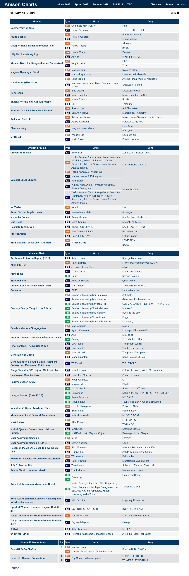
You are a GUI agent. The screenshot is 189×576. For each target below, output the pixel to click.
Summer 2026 (100, 4)
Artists (181, 4)
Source (14, 568)
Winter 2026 (63, 4)
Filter (173, 13)
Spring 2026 (81, 4)
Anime (169, 4)
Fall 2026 (118, 4)
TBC (129, 4)
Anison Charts (20, 4)
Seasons (156, 4)
